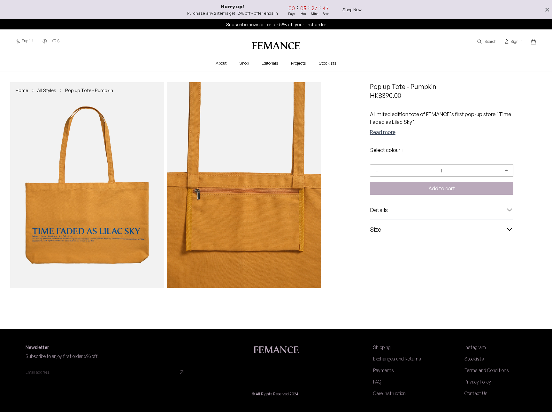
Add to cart (441, 188)
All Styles (46, 90)
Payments (383, 370)
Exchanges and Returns (397, 358)
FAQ (377, 381)
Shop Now (352, 9)
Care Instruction (389, 393)
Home (21, 90)
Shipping (382, 347)
